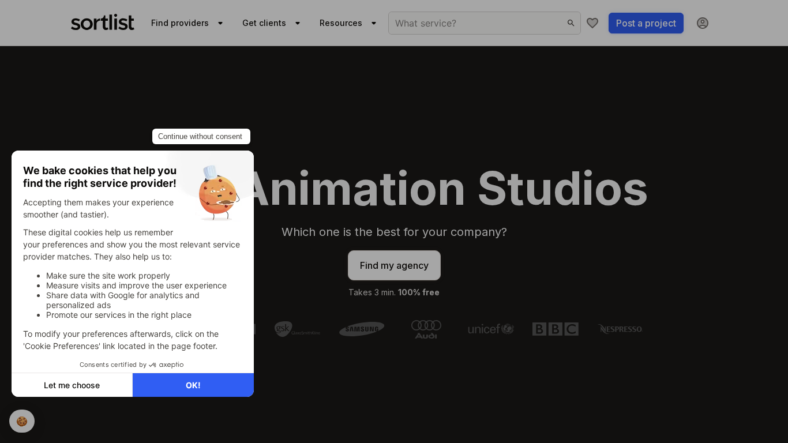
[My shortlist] (592, 23)
